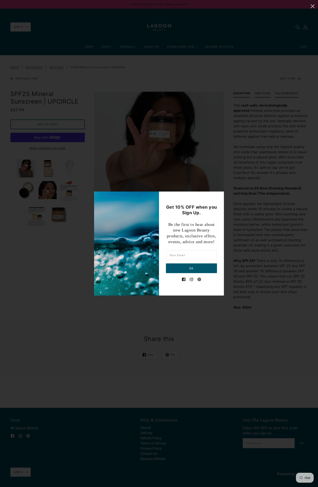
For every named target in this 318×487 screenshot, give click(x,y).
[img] (184, 279)
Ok (191, 268)
